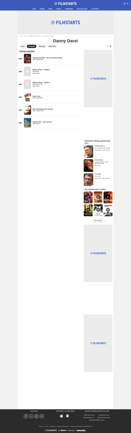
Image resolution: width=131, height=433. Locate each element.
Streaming (69, 9)
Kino (34, 9)
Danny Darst (38, 36)
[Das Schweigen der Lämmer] (27, 110)
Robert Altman (99, 160)
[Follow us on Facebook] (26, 416)
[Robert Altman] (88, 165)
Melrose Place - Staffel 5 (41, 69)
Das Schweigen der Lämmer (43, 109)
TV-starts (95, 9)
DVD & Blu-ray (82, 9)
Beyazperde (87, 417)
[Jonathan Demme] (88, 151)
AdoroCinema (101, 417)
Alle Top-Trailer (98, 220)
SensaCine (102, 415)
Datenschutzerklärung (76, 426)
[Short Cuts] (27, 97)
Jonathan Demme (100, 146)
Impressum (52, 426)
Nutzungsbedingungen (63, 426)
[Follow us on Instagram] (36, 416)
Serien (42, 9)
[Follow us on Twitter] (31, 416)
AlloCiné (86, 415)
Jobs (47, 426)
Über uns (41, 426)
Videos (58, 9)
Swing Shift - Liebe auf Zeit (42, 122)
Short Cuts (36, 96)
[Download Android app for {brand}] (68, 415)
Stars (25, 36)
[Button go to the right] (110, 46)
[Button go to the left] (107, 46)
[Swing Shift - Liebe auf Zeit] (27, 122)
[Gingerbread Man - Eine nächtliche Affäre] (27, 58)
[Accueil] (65, 3)
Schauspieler (30, 36)
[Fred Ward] (88, 179)
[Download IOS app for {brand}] (62, 415)
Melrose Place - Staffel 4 (41, 82)
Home (20, 36)
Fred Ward (98, 174)
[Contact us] (42, 416)
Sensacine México (95, 420)
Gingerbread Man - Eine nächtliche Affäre (47, 58)
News (50, 9)
